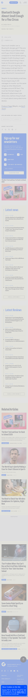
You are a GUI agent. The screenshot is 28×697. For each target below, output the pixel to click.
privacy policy (20, 691)
